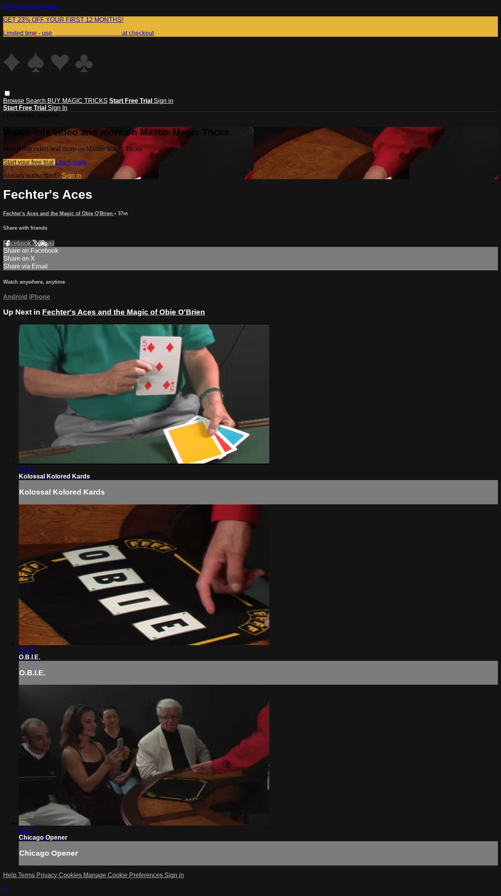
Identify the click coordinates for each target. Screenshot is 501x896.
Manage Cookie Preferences (123, 875)
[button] (7, 93)
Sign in (163, 100)
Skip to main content (31, 6)
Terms (27, 875)
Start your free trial (29, 162)
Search (36, 100)
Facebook (17, 243)
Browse (14, 100)
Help (10, 875)
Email (46, 243)
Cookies (71, 875)
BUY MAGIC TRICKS (77, 100)
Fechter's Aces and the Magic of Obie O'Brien (58, 213)
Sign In (57, 107)
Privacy (47, 875)
